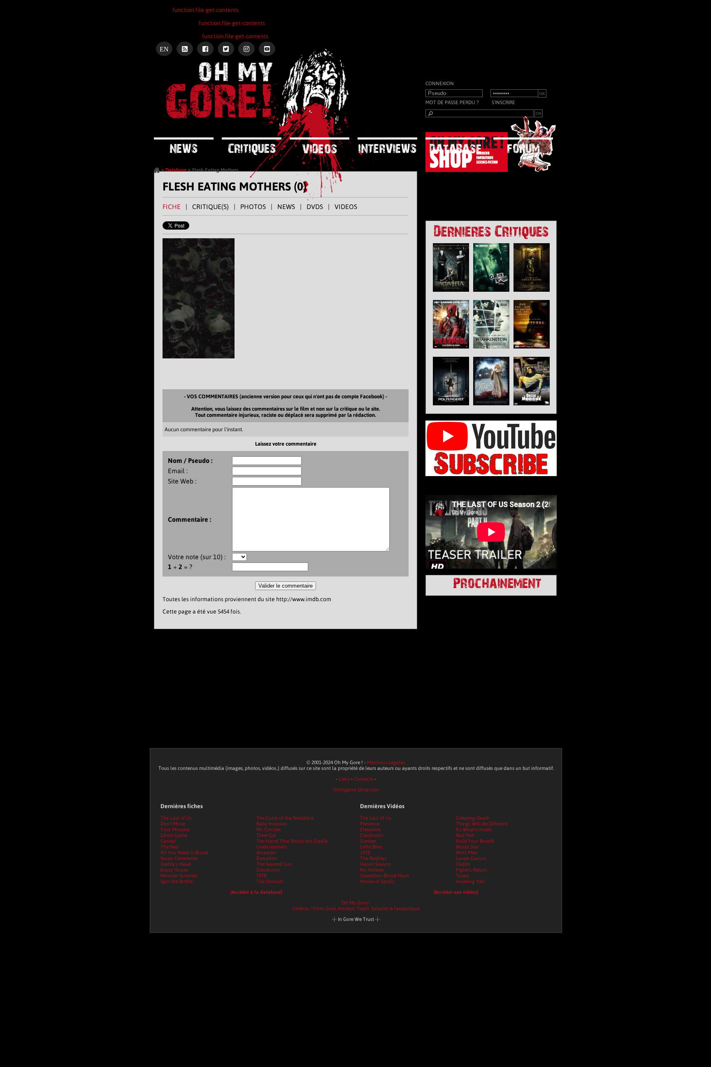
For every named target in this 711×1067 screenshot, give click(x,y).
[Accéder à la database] (256, 892)
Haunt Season (375, 864)
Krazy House (174, 870)
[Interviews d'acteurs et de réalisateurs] (387, 145)
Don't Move (172, 824)
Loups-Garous (471, 858)
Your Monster (175, 829)
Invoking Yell (470, 881)
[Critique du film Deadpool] (451, 350)
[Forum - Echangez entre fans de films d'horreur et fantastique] (523, 145)
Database (175, 170)
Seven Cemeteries (179, 858)
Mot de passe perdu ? (452, 102)
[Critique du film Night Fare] (531, 350)
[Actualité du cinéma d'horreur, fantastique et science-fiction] (184, 145)
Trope (462, 876)
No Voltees (372, 870)
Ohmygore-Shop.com (356, 790)
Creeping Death (473, 818)
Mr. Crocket (268, 829)
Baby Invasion (271, 824)
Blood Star (467, 847)
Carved (168, 841)
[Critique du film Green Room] (491, 294)
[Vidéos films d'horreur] (319, 145)
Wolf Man (467, 852)
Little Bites (371, 847)
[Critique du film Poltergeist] (451, 407)
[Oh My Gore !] (157, 171)
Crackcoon (268, 870)
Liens (344, 779)
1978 (261, 876)
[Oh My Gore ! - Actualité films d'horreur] (257, 92)
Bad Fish (465, 835)
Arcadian (266, 852)
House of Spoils (377, 881)
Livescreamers (271, 847)
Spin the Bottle (176, 881)
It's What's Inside (474, 829)
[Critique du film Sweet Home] (531, 294)
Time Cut (266, 835)
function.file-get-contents (205, 10)
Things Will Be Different (482, 824)
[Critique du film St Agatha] (451, 294)
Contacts (363, 779)
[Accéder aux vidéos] (456, 892)
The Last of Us (176, 818)
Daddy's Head (175, 864)
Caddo (463, 864)
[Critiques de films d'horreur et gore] (251, 146)
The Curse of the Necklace (285, 818)
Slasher (368, 841)
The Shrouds (269, 881)
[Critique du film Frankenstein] (491, 350)
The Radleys (373, 858)
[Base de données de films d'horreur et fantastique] (455, 145)
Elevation (266, 858)
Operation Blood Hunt (384, 876)
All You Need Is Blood (184, 852)
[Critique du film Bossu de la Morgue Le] (531, 407)
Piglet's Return (471, 870)
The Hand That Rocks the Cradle (292, 841)
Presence (369, 824)
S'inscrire (503, 102)
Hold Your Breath (475, 841)
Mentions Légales (386, 762)
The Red (169, 847)
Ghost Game (173, 835)
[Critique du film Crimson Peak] (491, 407)
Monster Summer (178, 876)
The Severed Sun (274, 864)
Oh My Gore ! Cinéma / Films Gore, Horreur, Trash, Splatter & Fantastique (356, 905)
